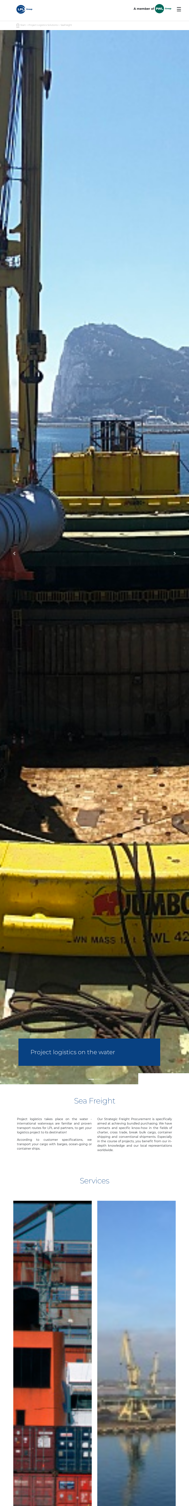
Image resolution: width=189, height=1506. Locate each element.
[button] (14, 557)
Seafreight (66, 25)
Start (23, 25)
